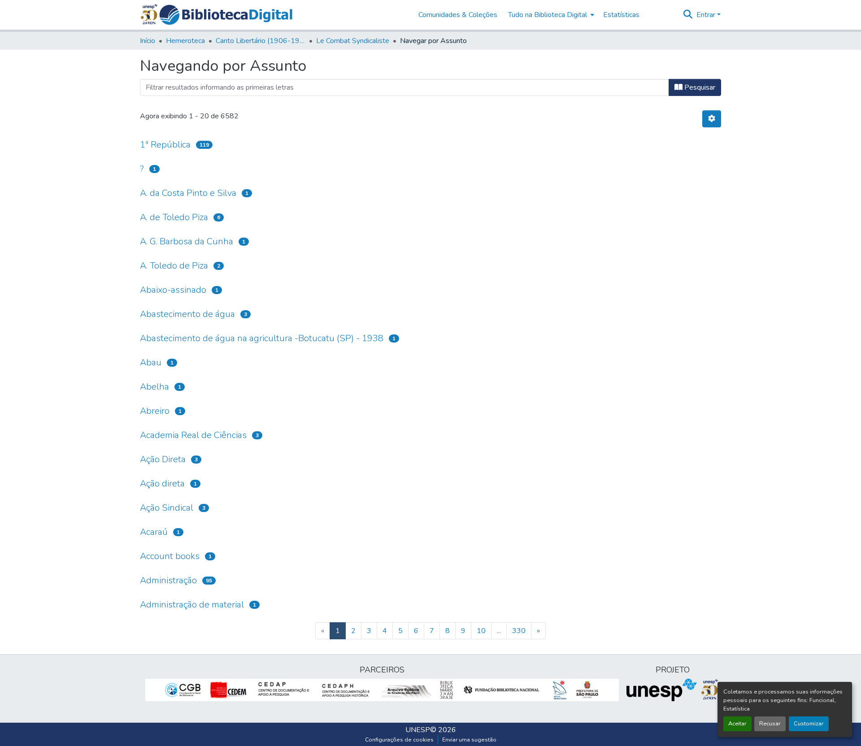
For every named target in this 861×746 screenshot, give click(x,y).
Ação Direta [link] (163, 459)
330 (519, 631)
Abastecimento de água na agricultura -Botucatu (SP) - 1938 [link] (261, 338)
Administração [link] (168, 580)
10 (481, 631)
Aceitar (737, 724)
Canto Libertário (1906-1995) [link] (260, 41)
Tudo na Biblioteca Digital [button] (547, 15)
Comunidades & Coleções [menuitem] (457, 15)
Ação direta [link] (162, 483)
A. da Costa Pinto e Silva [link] (188, 193)
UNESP (417, 730)
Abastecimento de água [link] (187, 314)
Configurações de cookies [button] (399, 739)
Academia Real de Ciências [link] (193, 435)
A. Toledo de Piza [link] (174, 266)
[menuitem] (550, 15)
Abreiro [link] (155, 411)
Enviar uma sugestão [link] (469, 739)
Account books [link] (170, 556)
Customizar (809, 724)
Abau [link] (150, 362)
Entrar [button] (706, 15)
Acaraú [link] (154, 532)
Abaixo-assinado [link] (173, 290)
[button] (225, 15)
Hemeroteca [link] (185, 41)
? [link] (142, 169)
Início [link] (147, 41)
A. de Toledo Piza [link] (174, 217)
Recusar (770, 724)
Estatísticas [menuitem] (621, 15)
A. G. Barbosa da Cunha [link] (186, 241)
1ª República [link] (165, 145)
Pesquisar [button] (699, 87)
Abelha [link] (154, 387)
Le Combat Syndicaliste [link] (352, 41)
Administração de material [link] (192, 605)
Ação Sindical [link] (166, 508)
